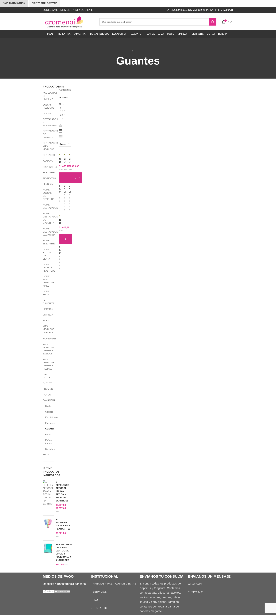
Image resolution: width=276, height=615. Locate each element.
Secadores (47, 449)
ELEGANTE (46, 172)
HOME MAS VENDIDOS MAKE (46, 281)
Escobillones (47, 417)
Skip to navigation (14, 3)
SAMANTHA (46, 400)
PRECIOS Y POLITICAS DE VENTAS (114, 583)
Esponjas (47, 423)
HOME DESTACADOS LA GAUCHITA (46, 218)
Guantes (47, 428)
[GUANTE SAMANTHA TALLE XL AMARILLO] (60, 215)
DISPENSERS (46, 167)
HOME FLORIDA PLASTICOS (46, 267)
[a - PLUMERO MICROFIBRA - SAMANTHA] (48, 528)
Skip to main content (44, 3)
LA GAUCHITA (46, 302)
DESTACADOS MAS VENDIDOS (46, 146)
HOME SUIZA (46, 293)
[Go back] (134, 51)
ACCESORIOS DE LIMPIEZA (46, 95)
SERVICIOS (100, 591)
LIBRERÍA (46, 309)
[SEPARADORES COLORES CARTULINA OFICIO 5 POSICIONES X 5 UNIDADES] (48, 554)
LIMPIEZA (46, 314)
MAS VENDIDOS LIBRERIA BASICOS (46, 349)
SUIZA (46, 454)
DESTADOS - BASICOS (46, 158)
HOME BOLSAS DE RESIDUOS (46, 194)
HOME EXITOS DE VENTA (46, 254)
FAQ (95, 600)
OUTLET (46, 383)
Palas (47, 434)
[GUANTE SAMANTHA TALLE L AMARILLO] (60, 154)
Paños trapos (47, 441)
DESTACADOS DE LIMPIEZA (46, 134)
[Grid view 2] (60, 125)
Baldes (47, 406)
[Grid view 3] (60, 131)
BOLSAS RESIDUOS (46, 106)
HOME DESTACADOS (46, 206)
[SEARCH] (212, 22)
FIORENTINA (46, 178)
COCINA (46, 113)
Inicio (62, 86)
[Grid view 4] (60, 137)
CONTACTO (100, 608)
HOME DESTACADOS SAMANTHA (46, 231)
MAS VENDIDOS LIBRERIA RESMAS (46, 364)
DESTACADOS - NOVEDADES (46, 122)
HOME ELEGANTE (46, 242)
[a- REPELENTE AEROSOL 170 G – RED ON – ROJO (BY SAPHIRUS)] (48, 496)
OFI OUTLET (46, 376)
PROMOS (46, 389)
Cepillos (47, 411)
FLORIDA (46, 184)
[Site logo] (69, 21)
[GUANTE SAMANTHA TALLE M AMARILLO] (65, 154)
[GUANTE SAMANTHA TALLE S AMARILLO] (70, 154)
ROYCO (46, 394)
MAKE (46, 320)
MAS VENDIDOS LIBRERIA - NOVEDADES (46, 332)
